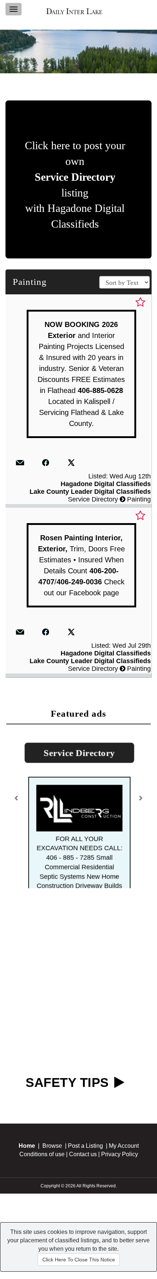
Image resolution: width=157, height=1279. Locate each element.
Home (27, 1201)
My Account (124, 1201)
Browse (52, 1201)
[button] (17, 823)
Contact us (83, 1210)
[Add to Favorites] (140, 302)
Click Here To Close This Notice (78, 1260)
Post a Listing (85, 1201)
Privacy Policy (119, 1210)
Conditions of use (42, 1210)
